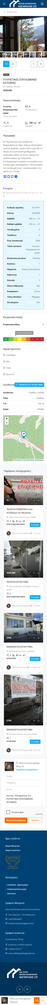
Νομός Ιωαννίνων (12, 850)
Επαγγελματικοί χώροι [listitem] (17, 889)
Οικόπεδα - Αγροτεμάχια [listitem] (17, 885)
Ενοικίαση (36, 616)
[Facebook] (19, 989)
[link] (23, 490)
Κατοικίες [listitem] (11, 893)
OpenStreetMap (28, 460)
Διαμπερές (11, 355)
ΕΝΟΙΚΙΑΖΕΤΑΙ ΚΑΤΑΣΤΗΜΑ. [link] (20, 647)
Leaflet (17, 460)
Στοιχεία (35, 525)
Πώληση (6, 74)
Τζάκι (8, 368)
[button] (34, 64)
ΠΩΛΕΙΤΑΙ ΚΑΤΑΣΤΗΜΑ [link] (17, 582)
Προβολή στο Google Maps (30, 384)
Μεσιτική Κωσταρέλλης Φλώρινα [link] (24, 533)
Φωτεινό (10, 374)
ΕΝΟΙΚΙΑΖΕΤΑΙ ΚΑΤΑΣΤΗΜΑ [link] (19, 729)
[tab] (6, 64)
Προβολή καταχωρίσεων (27, 769)
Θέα (8, 361)
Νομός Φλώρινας (12, 846)
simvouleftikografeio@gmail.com (21, 953)
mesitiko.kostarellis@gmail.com (21, 923)
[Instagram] (27, 989)
